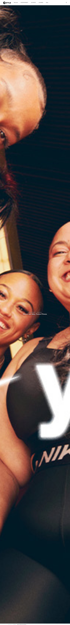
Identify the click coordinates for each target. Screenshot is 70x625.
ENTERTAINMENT (24, 2)
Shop (47, 2)
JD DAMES (41, 2)
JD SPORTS (33, 2)
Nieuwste (16, 2)
